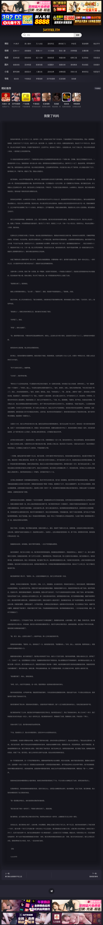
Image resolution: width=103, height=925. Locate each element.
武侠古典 (51, 72)
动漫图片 (51, 65)
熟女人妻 (62, 51)
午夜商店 (28, 79)
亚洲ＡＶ (16, 51)
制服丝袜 (62, 58)
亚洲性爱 (16, 58)
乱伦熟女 (85, 58)
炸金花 (73, 44)
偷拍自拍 (28, 58)
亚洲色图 (28, 65)
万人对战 (39, 44)
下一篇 (93, 874)
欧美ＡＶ (39, 51)
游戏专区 (51, 44)
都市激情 (16, 72)
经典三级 (74, 58)
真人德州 (28, 44)
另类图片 (96, 65)
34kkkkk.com (51, 30)
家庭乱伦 (28, 72)
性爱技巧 (96, 72)
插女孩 (16, 79)
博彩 (7, 43)
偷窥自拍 (16, 65)
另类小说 (74, 72)
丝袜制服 (74, 51)
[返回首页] (99, 920)
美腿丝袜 (62, 65)
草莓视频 (39, 79)
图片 (7, 64)
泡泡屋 (73, 79)
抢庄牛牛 (96, 44)
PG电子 (16, 44)
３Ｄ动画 (51, 51)
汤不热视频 (51, 79)
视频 (7, 50)
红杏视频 (62, 79)
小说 (7, 71)
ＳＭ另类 (96, 51)
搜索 (77, 35)
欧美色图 (39, 65)
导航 (7, 78)
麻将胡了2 (62, 44)
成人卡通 (39, 58)
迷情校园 (62, 72)
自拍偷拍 (28, 51)
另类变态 (96, 58)
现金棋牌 (85, 44)
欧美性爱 (51, 58)
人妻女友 (39, 72)
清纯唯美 (74, 65)
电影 (7, 57)
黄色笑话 (85, 72)
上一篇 (13, 874)
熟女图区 (85, 65)
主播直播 (85, 51)
